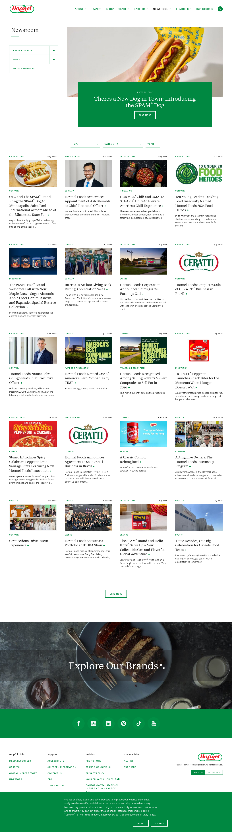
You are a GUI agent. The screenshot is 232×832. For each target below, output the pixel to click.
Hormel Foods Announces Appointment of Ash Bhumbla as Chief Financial (88, 201)
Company (14, 190)
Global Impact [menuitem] (116, 9)
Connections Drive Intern (28, 542)
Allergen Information (61, 767)
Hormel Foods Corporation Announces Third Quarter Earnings (140, 289)
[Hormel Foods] (22, 8)
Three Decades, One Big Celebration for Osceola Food (197, 545)
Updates (69, 244)
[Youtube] (154, 723)
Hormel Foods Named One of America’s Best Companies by (87, 378)
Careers (14, 767)
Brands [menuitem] (96, 9)
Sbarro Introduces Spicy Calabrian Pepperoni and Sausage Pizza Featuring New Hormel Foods (31, 464)
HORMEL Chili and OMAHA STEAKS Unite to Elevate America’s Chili (142, 201)
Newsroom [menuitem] (161, 9)
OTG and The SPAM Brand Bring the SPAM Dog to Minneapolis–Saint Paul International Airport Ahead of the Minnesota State (32, 205)
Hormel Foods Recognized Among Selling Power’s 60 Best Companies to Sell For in (143, 380)
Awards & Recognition (77, 367)
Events (123, 278)
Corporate (212, 772)
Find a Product (57, 785)
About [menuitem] (79, 9)
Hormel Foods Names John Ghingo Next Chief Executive (31, 378)
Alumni (128, 760)
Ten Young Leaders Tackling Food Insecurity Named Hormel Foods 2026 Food (196, 203)
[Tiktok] (138, 723)
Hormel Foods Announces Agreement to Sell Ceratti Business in (84, 461)
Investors (15, 779)
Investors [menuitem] (204, 9)
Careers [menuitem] (140, 9)
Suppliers (130, 767)
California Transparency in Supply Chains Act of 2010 (102, 788)
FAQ (49, 779)
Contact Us (54, 773)
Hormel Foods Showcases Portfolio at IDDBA (84, 542)
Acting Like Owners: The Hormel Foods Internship (194, 461)
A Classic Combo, (133, 459)
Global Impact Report (23, 773)
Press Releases (22, 50)
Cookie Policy (127, 814)
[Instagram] (93, 723)
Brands (13, 451)
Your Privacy (100, 779)
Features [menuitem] (183, 9)
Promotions (93, 760)
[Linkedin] (108, 723)
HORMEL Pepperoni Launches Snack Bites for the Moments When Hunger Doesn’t (197, 380)
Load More (116, 593)
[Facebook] (78, 723)
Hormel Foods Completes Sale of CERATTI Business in (198, 289)
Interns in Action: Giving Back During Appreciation (88, 286)
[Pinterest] (123, 723)
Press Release (17, 156)
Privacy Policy (95, 773)
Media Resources (24, 68)
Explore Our (114, 665)
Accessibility (55, 760)
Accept (141, 823)
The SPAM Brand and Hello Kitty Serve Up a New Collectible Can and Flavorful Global (142, 547)
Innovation (126, 190)
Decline (159, 823)
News (16, 59)
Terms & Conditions (98, 767)
